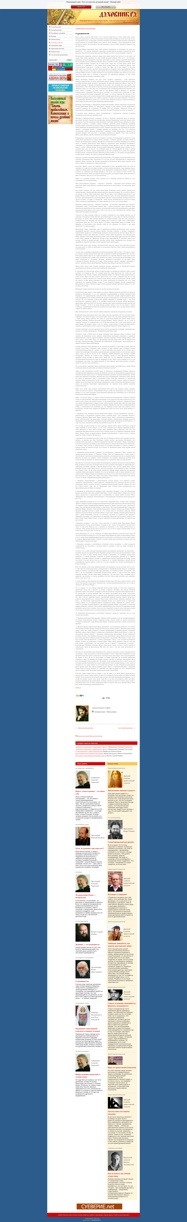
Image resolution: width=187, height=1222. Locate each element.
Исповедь (78, 872)
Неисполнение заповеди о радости (121, 790)
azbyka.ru (78, 687)
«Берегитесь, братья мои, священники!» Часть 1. (91, 747)
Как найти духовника (82, 1051)
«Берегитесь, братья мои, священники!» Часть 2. (91, 749)
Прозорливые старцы (82, 824)
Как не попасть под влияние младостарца (89, 753)
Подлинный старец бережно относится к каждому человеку (87, 1029)
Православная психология (116, 768)
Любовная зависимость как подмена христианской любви (119, 944)
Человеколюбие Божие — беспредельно (85, 896)
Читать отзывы (111, 712)
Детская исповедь (55, 39)
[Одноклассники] (79, 695)
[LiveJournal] (83, 695)
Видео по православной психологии (122, 1067)
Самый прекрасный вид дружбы (121, 842)
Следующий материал (125, 728)
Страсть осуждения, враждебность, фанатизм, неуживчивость (122, 1004)
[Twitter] (77, 695)
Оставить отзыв (100, 712)
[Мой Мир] (81, 695)
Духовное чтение (55, 51)
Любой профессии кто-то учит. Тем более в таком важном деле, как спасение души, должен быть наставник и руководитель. (87, 950)
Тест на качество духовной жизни (59, 55)
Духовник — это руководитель (87, 944)
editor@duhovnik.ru (96, 1220)
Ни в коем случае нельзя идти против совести (90, 756)
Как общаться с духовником (84, 768)
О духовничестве (82, 981)
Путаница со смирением (117, 894)
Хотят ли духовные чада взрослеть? (89, 848)
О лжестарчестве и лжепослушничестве (88, 751)
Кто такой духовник (81, 921)
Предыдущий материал (85, 728)
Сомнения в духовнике (85, 28)
